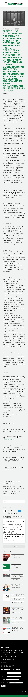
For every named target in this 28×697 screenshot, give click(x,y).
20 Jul (16, 521)
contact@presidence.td (9, 439)
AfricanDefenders (10, 521)
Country (3, 679)
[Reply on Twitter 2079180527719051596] (4, 541)
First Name (4, 673)
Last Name (4, 676)
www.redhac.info (7, 495)
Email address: (5, 682)
